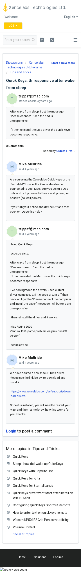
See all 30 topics (23, 534)
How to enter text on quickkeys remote (40, 512)
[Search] (33, 40)
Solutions (40, 557)
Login (11, 431)
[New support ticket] (41, 39)
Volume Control (24, 527)
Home (22, 557)
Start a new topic (63, 63)
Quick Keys (20, 456)
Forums (58, 557)
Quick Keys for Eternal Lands (33, 485)
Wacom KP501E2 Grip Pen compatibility (41, 520)
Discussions (14, 62)
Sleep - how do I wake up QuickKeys (38, 464)
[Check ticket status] (52, 39)
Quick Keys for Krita (26, 478)
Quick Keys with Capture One (33, 471)
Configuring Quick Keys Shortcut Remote (41, 505)
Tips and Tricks (20, 72)
